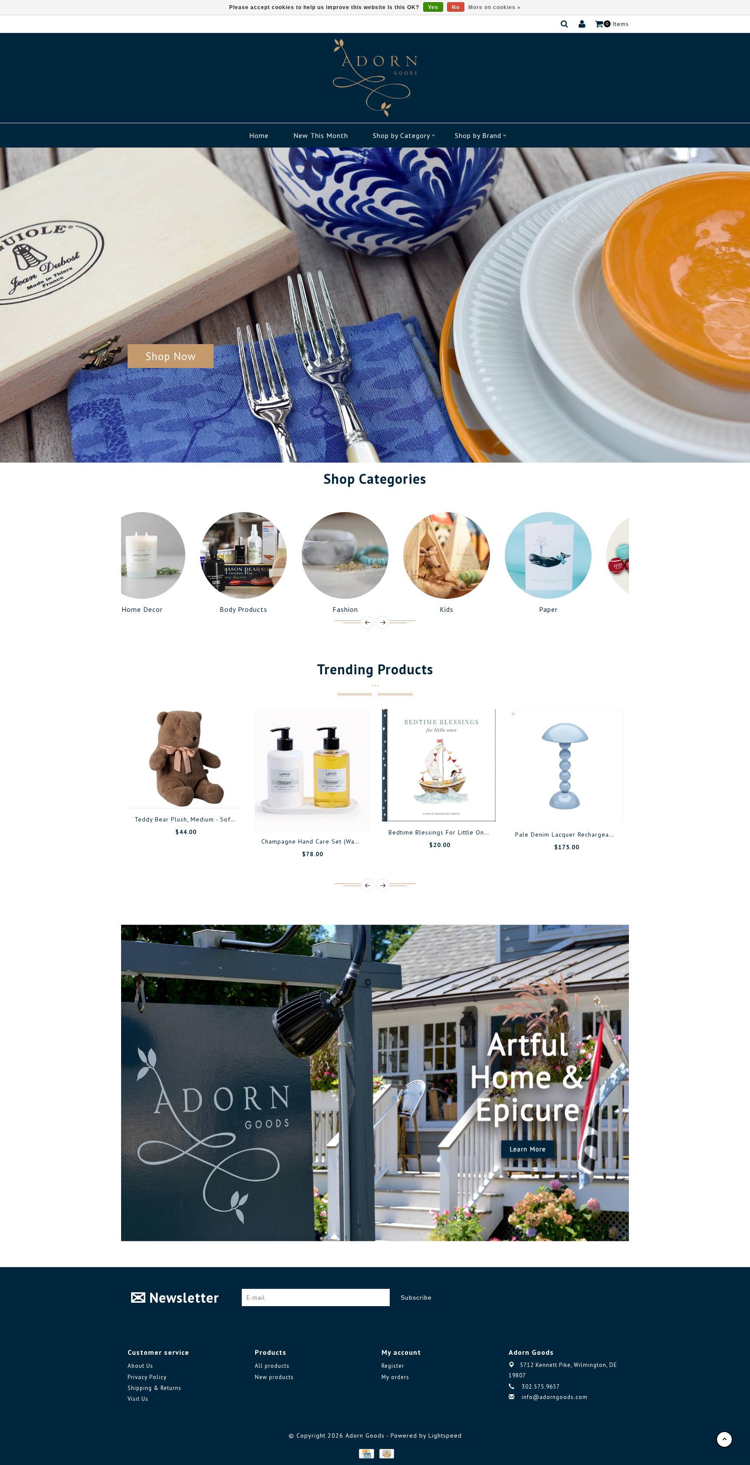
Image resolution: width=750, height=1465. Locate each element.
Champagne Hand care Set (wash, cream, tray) (332, 841)
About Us (140, 1366)
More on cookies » (494, 7)
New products (274, 1377)
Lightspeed (445, 1435)
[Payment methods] (366, 1453)
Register (393, 1366)
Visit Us (138, 1399)
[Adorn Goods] (375, 77)
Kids (375, 609)
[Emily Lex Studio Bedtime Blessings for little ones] (439, 765)
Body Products (172, 609)
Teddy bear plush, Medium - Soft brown (194, 819)
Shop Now (170, 356)
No (456, 7)
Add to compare (194, 793)
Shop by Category (401, 135)
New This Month (320, 135)
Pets (578, 609)
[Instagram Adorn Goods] (615, 1297)
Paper (476, 609)
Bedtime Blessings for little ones (439, 832)
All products (272, 1366)
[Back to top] (724, 1439)
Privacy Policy (147, 1377)
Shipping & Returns (154, 1388)
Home (259, 135)
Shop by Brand (478, 135)
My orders (395, 1377)
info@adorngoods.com (555, 1397)
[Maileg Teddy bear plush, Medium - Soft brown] (185, 758)
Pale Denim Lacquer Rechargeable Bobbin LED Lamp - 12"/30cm (611, 834)
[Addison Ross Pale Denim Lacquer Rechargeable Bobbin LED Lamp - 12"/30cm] (566, 766)
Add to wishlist (175, 793)
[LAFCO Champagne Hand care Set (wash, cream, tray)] (312, 770)
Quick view (214, 793)
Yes (433, 7)
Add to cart (155, 793)
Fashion (273, 609)
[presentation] (367, 622)
